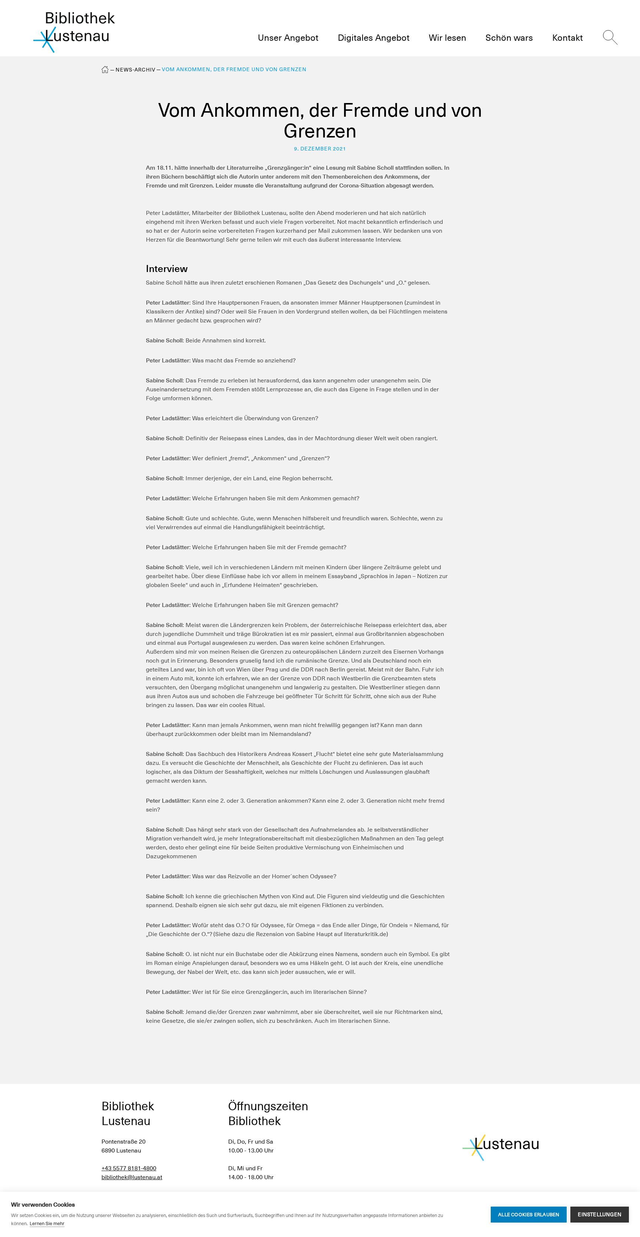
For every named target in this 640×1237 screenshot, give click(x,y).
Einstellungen (599, 1214)
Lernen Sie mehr (47, 1223)
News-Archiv (136, 69)
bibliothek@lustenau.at (131, 1177)
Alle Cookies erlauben (528, 1214)
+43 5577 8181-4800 (128, 1168)
